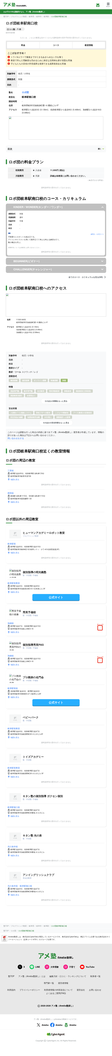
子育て (72, 966)
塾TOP (6, 16)
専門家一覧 (49, 982)
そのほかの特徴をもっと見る (56, 401)
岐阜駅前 (12, 543)
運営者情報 (63, 982)
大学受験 (54, 966)
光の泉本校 (13, 846)
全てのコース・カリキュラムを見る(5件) (86, 277)
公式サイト (56, 597)
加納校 (11, 623)
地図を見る (14, 479)
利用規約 (11, 989)
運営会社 (81, 989)
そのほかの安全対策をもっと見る (56, 422)
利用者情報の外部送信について (58, 989)
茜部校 (11, 492)
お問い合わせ (95, 989)
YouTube (90, 966)
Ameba (45, 1024)
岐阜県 (31, 16)
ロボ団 (25, 92)
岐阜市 (39, 16)
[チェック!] (100, 628)
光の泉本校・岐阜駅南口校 (20, 885)
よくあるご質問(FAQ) (56, 993)
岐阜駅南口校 (14, 807)
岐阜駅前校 (13, 688)
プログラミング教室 (19, 16)
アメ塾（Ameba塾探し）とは (31, 976)
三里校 (11, 470)
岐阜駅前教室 (14, 583)
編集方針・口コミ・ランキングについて (67, 976)
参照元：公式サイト (97, 234)
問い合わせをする (16, 438)
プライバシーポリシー (30, 989)
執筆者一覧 (95, 976)
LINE (37, 966)
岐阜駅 (46, 16)
